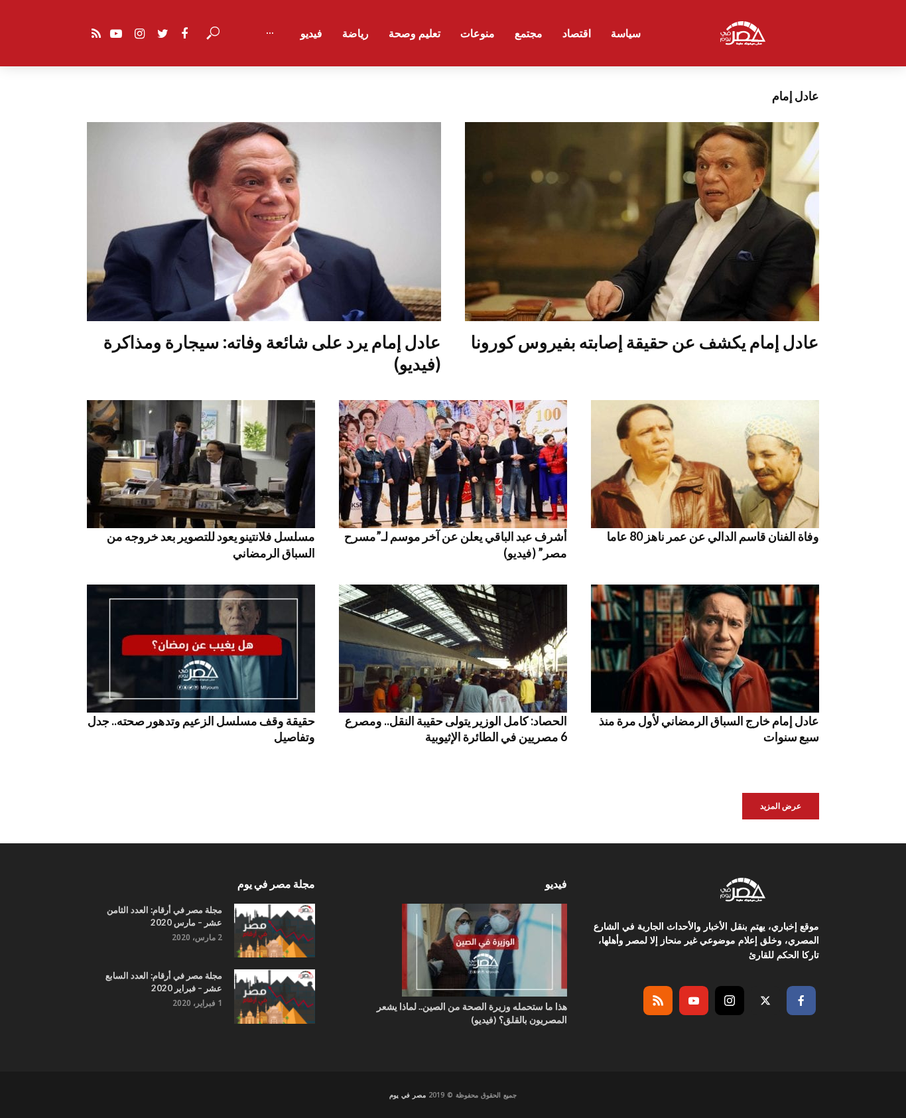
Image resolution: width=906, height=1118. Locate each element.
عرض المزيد (780, 805)
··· (270, 33)
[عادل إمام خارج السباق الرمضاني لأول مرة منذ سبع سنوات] (705, 649)
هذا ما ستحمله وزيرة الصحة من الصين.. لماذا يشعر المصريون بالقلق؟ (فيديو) (472, 1013)
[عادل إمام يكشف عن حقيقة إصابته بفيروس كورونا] (642, 221)
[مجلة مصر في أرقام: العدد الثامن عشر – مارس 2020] (274, 930)
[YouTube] (693, 1000)
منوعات (477, 33)
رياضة (355, 33)
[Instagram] (729, 1000)
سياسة (626, 33)
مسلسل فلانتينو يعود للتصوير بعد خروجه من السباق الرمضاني (211, 544)
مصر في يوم (407, 1094)
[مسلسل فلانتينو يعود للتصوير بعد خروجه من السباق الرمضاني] (201, 464)
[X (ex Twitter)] (765, 1000)
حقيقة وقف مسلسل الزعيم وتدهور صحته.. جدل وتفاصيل (201, 728)
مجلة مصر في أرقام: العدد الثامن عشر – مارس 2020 (164, 916)
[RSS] (658, 1000)
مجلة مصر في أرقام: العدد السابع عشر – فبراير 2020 (163, 981)
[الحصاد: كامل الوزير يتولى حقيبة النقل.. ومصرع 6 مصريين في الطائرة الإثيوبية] (453, 649)
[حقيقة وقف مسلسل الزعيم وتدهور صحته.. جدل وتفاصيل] (201, 649)
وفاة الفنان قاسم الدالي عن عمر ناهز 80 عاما (713, 536)
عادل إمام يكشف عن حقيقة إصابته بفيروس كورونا (645, 341)
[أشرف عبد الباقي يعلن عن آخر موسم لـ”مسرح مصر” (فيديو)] (453, 464)
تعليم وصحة (414, 33)
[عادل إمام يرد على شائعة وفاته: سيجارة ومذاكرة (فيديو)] (264, 221)
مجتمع (529, 33)
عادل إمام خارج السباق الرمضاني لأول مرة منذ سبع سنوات (709, 728)
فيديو (311, 33)
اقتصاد (576, 33)
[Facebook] (801, 1000)
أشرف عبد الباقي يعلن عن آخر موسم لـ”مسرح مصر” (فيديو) (455, 544)
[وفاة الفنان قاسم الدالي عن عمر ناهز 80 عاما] (705, 464)
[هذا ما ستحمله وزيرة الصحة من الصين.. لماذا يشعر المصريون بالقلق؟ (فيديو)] (453, 950)
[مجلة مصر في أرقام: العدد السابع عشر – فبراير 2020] (274, 996)
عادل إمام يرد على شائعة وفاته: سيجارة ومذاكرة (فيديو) (272, 352)
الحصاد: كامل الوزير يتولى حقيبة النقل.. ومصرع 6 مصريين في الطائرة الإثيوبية (456, 728)
